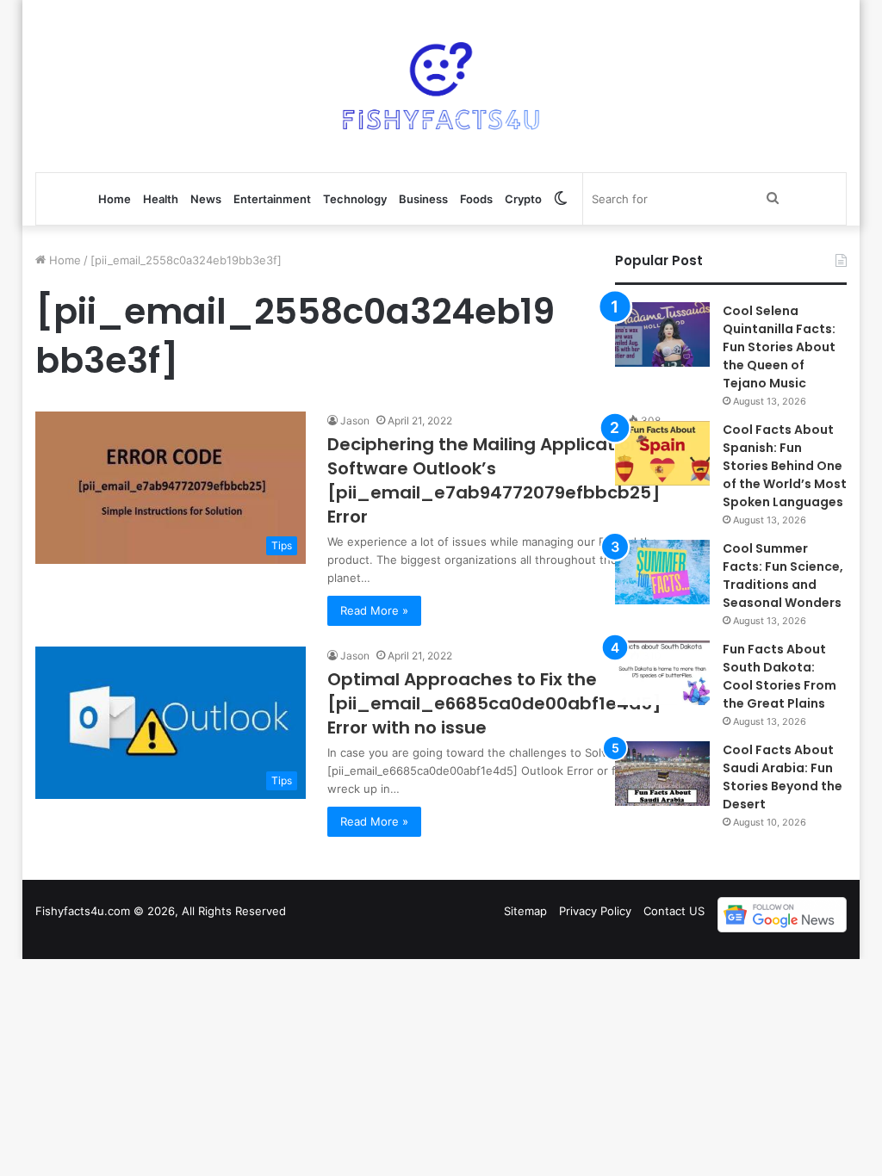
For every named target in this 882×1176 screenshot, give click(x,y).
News (205, 199)
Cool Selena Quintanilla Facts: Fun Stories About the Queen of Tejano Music (779, 347)
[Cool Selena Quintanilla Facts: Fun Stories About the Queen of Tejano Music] (662, 334)
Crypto (523, 199)
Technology (355, 199)
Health (160, 199)
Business (423, 199)
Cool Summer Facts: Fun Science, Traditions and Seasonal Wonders (783, 575)
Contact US (674, 911)
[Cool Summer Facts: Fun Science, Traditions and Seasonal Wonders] (662, 572)
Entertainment (272, 199)
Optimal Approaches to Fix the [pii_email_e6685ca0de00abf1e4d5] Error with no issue (494, 703)
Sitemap (525, 911)
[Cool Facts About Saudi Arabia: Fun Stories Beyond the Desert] (662, 773)
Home (114, 199)
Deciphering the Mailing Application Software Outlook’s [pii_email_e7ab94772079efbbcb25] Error (494, 480)
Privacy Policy (595, 911)
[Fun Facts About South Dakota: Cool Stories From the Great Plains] (662, 673)
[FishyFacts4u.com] (440, 86)
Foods (476, 199)
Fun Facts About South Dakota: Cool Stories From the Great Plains (779, 676)
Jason (355, 420)
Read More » (374, 610)
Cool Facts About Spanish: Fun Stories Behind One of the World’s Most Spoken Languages (785, 466)
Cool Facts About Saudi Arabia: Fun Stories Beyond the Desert (782, 777)
